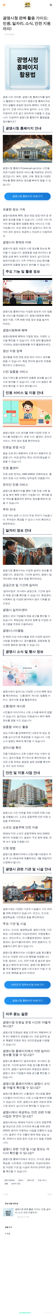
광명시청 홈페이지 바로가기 (27, 196)
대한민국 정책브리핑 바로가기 (27, 984)
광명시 (20, 1180)
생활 (6, 1183)
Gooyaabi (47, 1313)
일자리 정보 (16, 1183)
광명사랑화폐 (9, 1180)
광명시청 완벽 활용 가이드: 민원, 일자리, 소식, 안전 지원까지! (33, 1211)
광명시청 (30, 1180)
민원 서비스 (42, 1180)
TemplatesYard (25, 1313)
